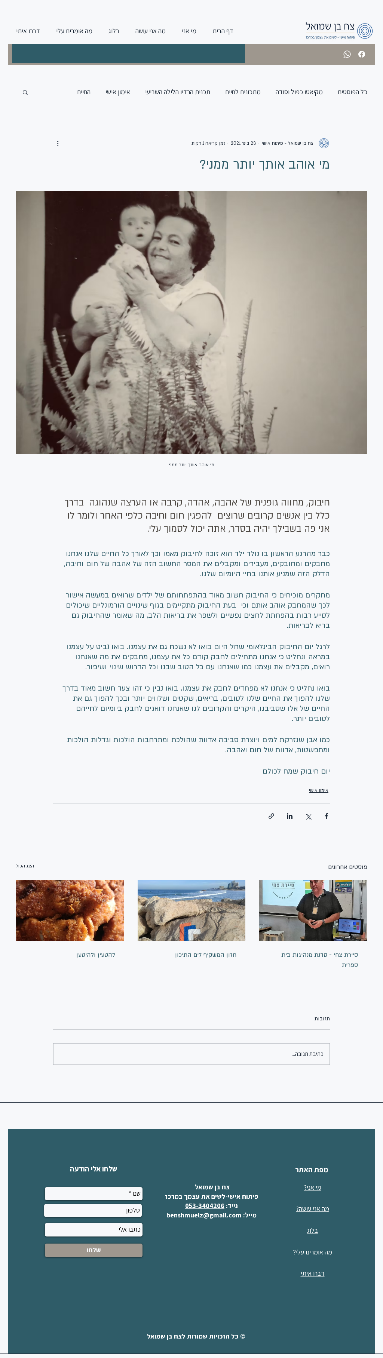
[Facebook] (361, 54)
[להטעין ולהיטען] (70, 910)
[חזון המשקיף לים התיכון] (192, 910)
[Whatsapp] (347, 54)
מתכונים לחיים (243, 91)
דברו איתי (313, 1273)
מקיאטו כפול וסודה (299, 91)
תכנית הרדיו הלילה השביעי (177, 91)
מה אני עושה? (312, 1208)
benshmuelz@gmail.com (204, 1215)
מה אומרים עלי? (312, 1252)
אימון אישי (117, 91)
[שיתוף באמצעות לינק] (271, 816)
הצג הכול (25, 866)
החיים (84, 91)
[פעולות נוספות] (57, 143)
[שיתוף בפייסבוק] (326, 816)
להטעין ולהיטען (95, 955)
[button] (25, 92)
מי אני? (312, 1187)
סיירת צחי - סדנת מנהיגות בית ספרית (319, 960)
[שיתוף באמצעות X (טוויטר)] (308, 816)
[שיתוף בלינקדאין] (289, 816)
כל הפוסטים (352, 91)
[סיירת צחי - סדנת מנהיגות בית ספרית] (313, 910)
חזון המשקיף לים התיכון (205, 955)
